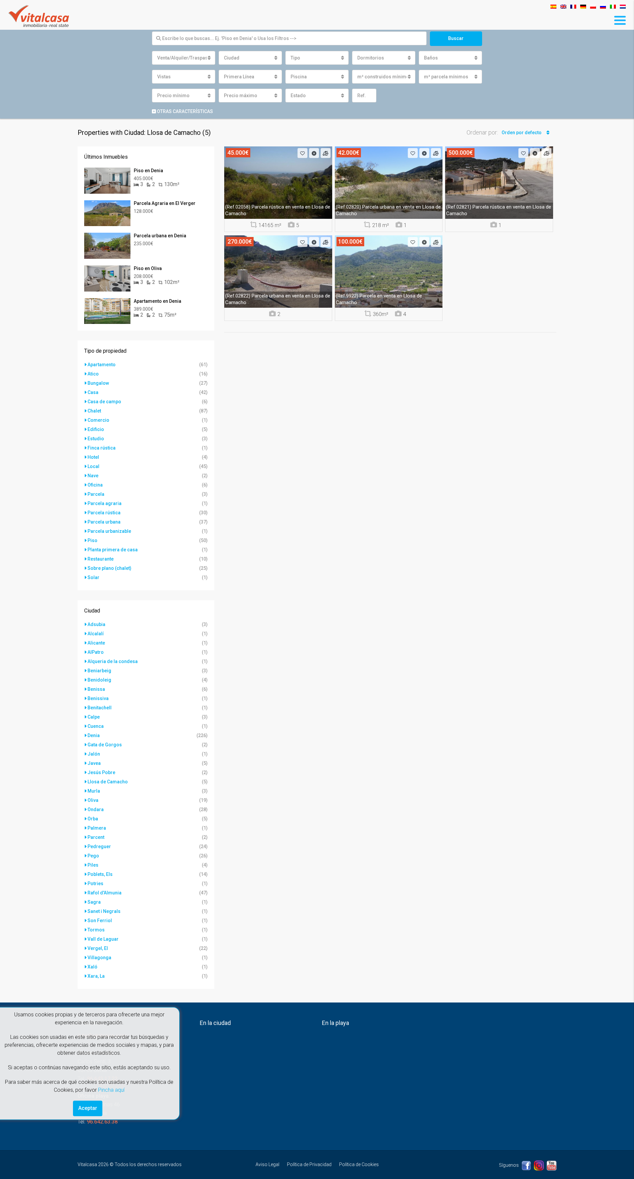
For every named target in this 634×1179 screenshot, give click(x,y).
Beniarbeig (99, 670)
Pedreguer (99, 846)
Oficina (95, 485)
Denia (94, 735)
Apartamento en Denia (157, 301)
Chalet (94, 410)
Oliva (93, 800)
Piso (92, 540)
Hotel (93, 457)
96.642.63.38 (102, 1122)
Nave (93, 475)
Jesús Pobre (101, 772)
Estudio (96, 438)
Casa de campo (104, 401)
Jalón (94, 754)
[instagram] (539, 1165)
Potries (95, 883)
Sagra (94, 902)
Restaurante (101, 559)
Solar (93, 577)
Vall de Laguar (103, 939)
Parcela (96, 494)
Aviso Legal (267, 1164)
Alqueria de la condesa (113, 661)
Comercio (98, 420)
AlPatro (96, 652)
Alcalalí (96, 633)
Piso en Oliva (148, 268)
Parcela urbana (104, 522)
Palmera (97, 828)
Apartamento (102, 364)
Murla (94, 791)
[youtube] (551, 1165)
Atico (93, 373)
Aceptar (87, 1108)
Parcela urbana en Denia (160, 235)
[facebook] (526, 1165)
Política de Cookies (359, 1164)
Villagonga (99, 957)
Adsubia (96, 624)
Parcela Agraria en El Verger (164, 203)
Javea (94, 763)
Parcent (96, 837)
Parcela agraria (105, 503)
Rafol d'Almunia (105, 892)
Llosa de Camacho (108, 781)
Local (93, 466)
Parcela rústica (104, 512)
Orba (93, 818)
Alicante (96, 643)
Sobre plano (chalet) (109, 568)
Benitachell (100, 707)
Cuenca (96, 726)
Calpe (94, 717)
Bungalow (98, 383)
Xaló (92, 966)
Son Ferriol (100, 920)
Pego (93, 855)
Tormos (96, 929)
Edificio (96, 429)
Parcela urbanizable (109, 531)
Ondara (96, 809)
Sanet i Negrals (104, 911)
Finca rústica (102, 448)
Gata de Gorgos (105, 744)
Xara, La (96, 976)
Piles (93, 865)
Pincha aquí (111, 1090)
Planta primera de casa (113, 549)
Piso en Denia (148, 170)
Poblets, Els (100, 874)
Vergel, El (98, 948)
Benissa (96, 689)
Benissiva (98, 698)
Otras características (184, 111)
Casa (93, 392)
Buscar (456, 38)
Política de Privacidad (309, 1164)
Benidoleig (99, 680)
